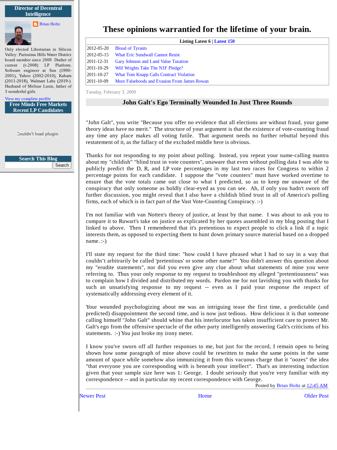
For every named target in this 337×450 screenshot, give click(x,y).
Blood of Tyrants (131, 48)
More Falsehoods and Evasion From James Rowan (162, 81)
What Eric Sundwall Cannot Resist (147, 54)
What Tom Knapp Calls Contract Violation (154, 74)
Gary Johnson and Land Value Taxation (151, 61)
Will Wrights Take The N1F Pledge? (149, 68)
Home (205, 396)
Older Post (316, 396)
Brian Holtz (49, 23)
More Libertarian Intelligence (207, 16)
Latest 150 (224, 41)
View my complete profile (28, 98)
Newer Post (92, 396)
